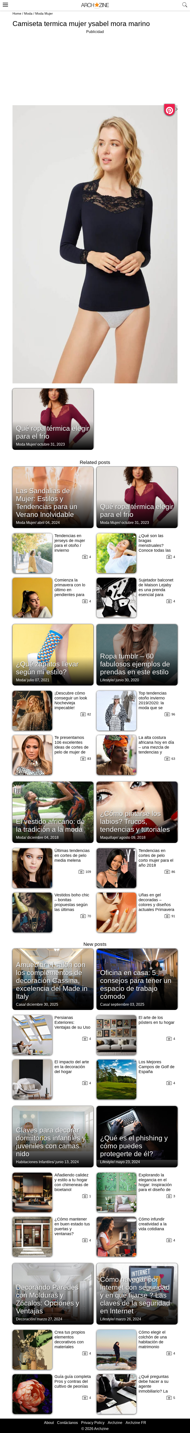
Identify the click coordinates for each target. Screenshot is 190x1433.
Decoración (25, 1319)
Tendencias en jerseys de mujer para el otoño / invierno (69, 543)
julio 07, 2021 (38, 680)
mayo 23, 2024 (128, 1162)
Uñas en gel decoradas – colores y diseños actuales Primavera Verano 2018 (156, 905)
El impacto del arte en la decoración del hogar (71, 1067)
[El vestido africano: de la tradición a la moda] (53, 812)
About (49, 1423)
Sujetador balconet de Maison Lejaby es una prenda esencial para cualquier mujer (156, 590)
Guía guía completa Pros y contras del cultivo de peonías (72, 1381)
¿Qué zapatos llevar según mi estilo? (47, 668)
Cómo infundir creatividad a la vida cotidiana (153, 1224)
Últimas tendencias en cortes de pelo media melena (72, 855)
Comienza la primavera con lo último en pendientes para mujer (69, 590)
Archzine (115, 1423)
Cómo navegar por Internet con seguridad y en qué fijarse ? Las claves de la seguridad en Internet (135, 1295)
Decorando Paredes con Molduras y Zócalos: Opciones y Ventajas (47, 1299)
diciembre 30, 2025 (42, 1004)
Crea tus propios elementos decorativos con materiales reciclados (69, 1342)
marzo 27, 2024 (49, 1319)
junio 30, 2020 (127, 680)
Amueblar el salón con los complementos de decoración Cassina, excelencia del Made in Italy (52, 980)
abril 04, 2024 (48, 523)
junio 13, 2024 (67, 1162)
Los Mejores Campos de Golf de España (156, 1067)
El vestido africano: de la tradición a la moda (50, 825)
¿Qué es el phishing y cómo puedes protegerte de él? (134, 1146)
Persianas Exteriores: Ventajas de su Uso (72, 1022)
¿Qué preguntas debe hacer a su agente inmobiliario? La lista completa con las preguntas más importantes (156, 1391)
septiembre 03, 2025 (127, 1004)
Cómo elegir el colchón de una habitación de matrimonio (153, 1339)
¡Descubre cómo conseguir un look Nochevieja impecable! (70, 700)
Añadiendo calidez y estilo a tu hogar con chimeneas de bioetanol (71, 1182)
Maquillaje (108, 837)
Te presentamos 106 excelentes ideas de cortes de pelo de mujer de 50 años (71, 747)
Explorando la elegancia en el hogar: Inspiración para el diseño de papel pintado (155, 1185)
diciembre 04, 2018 (43, 837)
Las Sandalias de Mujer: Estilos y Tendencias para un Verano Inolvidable (46, 502)
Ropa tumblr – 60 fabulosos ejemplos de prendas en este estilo (135, 664)
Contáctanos (67, 1423)
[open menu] (5, 4)
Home (17, 13)
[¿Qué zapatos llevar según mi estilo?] (53, 654)
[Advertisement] (95, 67)
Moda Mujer (44, 13)
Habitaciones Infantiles (35, 1162)
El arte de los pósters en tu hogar (156, 1020)
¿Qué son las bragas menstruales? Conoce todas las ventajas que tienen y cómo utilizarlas (157, 547)
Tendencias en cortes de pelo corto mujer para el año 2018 (156, 858)
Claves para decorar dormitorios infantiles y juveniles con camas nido (51, 1142)
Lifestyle (107, 680)
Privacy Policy (92, 1423)
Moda (28, 13)
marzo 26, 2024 (128, 1319)
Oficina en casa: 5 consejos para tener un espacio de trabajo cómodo (135, 984)
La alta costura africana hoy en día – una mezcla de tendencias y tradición (156, 747)
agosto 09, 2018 (132, 837)
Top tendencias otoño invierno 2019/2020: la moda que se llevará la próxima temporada (155, 705)
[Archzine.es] (95, 5)
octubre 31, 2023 (51, 444)
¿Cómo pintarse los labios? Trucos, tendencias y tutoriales (135, 821)
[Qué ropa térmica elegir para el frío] (53, 418)
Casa (20, 1004)
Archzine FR (136, 1423)
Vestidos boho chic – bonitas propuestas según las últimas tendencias (71, 905)
